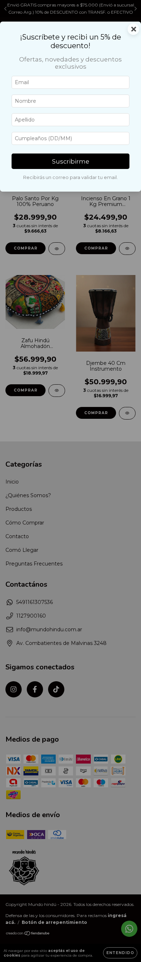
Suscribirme (70, 161)
